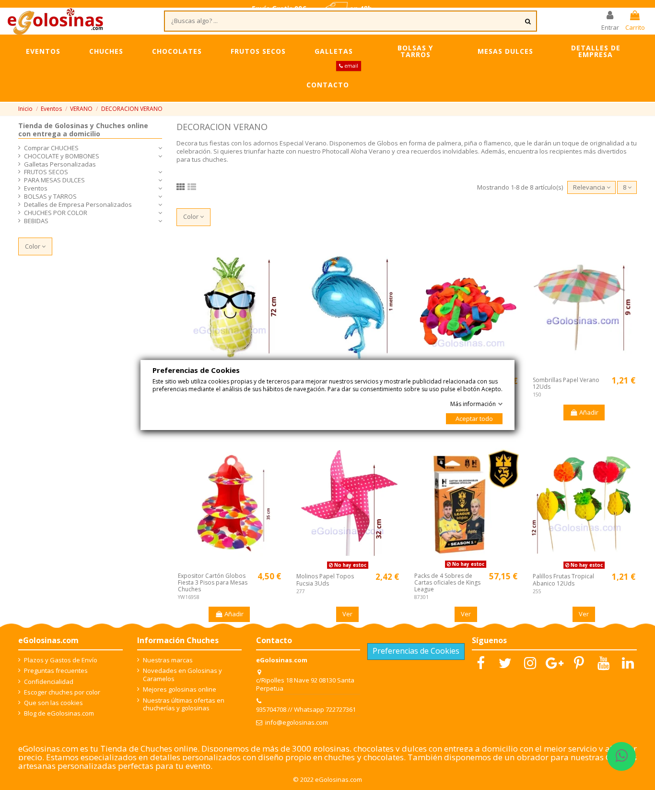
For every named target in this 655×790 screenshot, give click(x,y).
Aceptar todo (474, 418)
